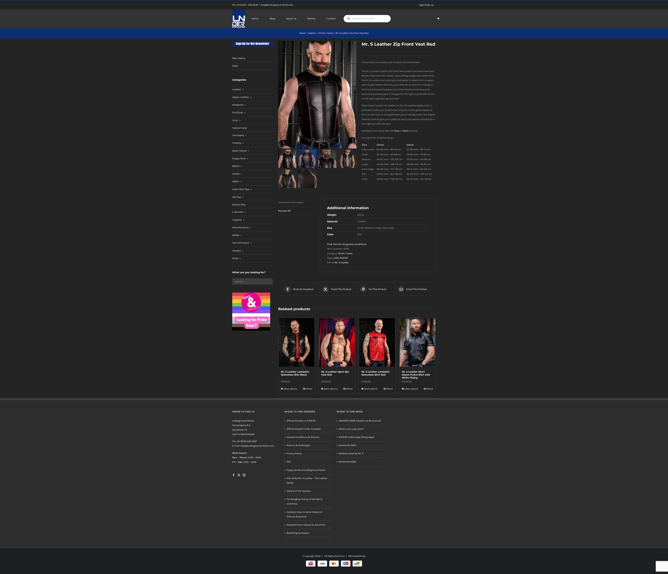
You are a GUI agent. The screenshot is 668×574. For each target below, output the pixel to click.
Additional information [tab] (290, 202)
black (406, 130)
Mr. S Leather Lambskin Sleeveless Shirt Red (375, 373)
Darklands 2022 (347, 461)
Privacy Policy (294, 453)
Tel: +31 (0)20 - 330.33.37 (245, 4)
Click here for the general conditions (346, 244)
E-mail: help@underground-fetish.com (253, 446)
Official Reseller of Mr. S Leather (304, 428)
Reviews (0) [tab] (284, 210)
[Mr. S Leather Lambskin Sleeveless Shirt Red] (377, 342)
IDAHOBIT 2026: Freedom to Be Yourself (360, 420)
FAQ (289, 461)
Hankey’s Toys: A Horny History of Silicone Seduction (304, 514)
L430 (336, 258)
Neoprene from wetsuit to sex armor (306, 524)
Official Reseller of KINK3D (301, 420)
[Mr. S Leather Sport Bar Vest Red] (337, 342)
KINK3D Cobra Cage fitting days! (356, 437)
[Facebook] (233, 475)
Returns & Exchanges (298, 445)
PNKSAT (344, 258)
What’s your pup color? (351, 428)
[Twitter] (238, 475)
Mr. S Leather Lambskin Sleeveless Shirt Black (295, 373)
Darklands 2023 (347, 445)
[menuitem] (252, 90)
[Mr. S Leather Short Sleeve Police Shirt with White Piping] (417, 342)
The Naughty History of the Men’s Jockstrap (304, 501)
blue (397, 130)
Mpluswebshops (357, 556)
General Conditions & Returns (303, 437)
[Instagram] (244, 475)
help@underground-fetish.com (277, 4)
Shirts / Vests (345, 253)
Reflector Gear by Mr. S (351, 453)
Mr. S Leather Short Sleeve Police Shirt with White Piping (416, 374)
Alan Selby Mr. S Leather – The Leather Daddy (307, 480)
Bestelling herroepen (298, 533)
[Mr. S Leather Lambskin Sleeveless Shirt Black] (296, 342)
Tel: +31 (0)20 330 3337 (244, 441)
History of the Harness (299, 490)
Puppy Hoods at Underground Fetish (306, 470)
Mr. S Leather (342, 262)
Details (308, 389)
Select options (290, 389)
